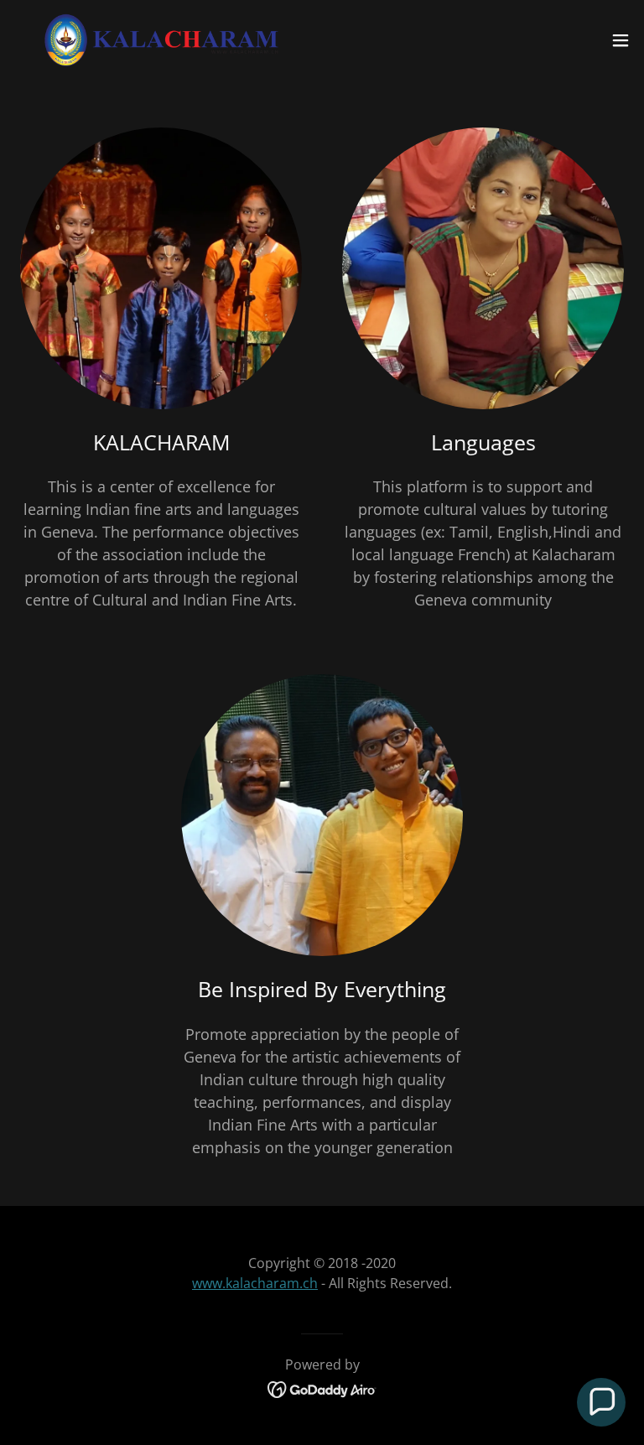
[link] (161, 40)
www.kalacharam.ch (255, 1283)
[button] (620, 40)
